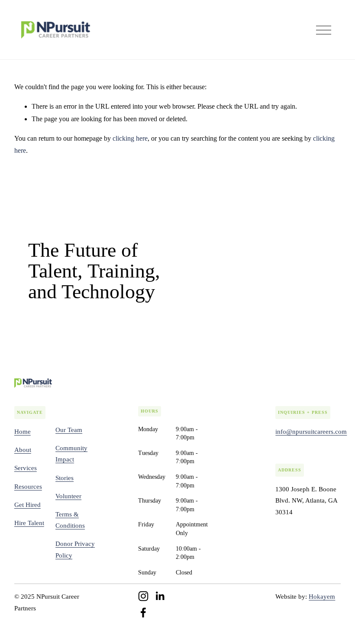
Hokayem (322, 596)
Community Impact (71, 454)
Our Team (68, 429)
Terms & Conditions (70, 520)
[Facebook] (143, 612)
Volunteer (68, 496)
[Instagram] (143, 596)
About (22, 449)
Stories (64, 477)
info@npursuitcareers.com (311, 431)
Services (25, 467)
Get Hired (27, 504)
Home (22, 431)
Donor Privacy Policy (75, 549)
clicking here (130, 138)
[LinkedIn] (160, 596)
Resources (28, 486)
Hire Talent (29, 522)
